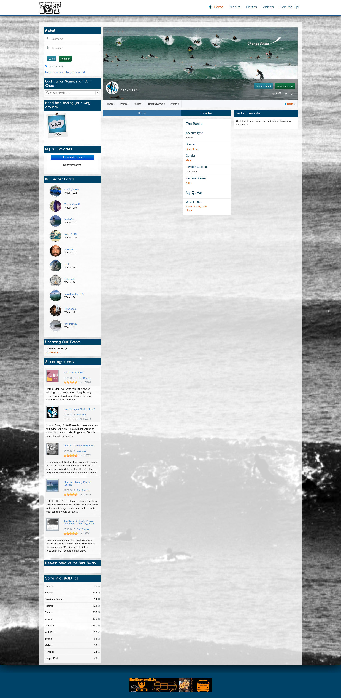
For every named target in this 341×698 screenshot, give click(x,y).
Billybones (70, 308)
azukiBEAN (70, 234)
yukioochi (69, 279)
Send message (285, 85)
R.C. (66, 264)
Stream (142, 113)
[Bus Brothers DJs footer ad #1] (170, 684)
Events (174, 104)
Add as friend (263, 85)
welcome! (81, 415)
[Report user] (292, 93)
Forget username (54, 72)
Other (189, 210)
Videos (268, 7)
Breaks (235, 7)
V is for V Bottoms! (74, 372)
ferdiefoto (69, 219)
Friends (110, 104)
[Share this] (286, 93)
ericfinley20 (70, 323)
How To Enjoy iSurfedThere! (79, 409)
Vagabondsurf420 (74, 293)
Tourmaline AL (72, 204)
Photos (251, 7)
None (189, 182)
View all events (52, 352)
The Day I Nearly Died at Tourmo (77, 483)
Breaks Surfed (156, 104)
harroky (68, 249)
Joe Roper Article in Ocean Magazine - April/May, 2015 (79, 522)
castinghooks (71, 189)
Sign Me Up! (289, 7)
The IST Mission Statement (79, 445)
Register (65, 58)
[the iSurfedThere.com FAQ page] (57, 125)
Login (52, 58)
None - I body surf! (196, 206)
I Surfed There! (50, 8)
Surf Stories (83, 490)
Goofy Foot (192, 149)
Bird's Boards (84, 378)
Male (188, 160)
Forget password (75, 72)
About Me (206, 113)
